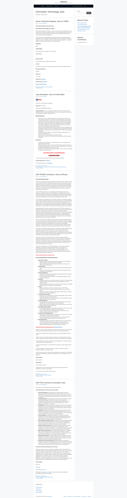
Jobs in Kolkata (39, 490)
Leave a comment (40, 87)
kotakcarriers (64, 166)
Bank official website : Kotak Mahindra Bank (54, 152)
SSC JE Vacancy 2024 (81, 22)
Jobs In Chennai (39, 487)
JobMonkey (63, 1)
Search (78, 11)
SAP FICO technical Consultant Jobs (50, 383)
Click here (45, 81)
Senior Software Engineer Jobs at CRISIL (52, 21)
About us (65, 496)
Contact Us (89, 496)
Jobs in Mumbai (49, 86)
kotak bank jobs (58, 166)
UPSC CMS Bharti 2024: (82, 24)
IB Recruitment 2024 (81, 30)
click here (44, 79)
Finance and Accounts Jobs (77, 6)
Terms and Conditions (77, 496)
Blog (85, 6)
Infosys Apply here (58, 327)
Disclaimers (70, 496)
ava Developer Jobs (40, 166)
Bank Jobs (56, 6)
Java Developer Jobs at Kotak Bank (50, 94)
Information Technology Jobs (65, 6)
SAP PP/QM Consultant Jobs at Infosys (51, 174)
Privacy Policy (84, 496)
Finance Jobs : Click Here (41, 84)
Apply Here (38, 467)
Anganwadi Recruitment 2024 (83, 29)
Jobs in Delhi (38, 488)
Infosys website (48, 472)
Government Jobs (49, 6)
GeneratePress (49, 496)
